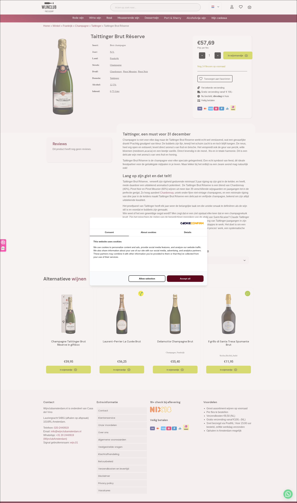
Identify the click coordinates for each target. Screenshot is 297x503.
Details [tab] (187, 232)
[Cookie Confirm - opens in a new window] (192, 223)
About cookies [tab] (148, 232)
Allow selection (147, 278)
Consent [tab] (109, 232)
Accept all (185, 278)
